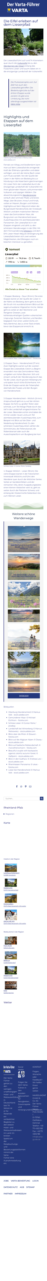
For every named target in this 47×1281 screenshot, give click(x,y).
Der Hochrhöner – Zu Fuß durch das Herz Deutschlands (23, 575)
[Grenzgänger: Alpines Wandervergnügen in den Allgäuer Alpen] (24, 595)
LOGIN (35, 1181)
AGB (22, 1187)
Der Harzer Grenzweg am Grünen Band (24, 673)
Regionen (10, 814)
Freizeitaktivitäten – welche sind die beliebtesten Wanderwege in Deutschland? (24, 644)
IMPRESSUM (20, 1193)
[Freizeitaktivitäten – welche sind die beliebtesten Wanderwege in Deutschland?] (24, 637)
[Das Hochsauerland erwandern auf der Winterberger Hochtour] (24, 539)
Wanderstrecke (29, 195)
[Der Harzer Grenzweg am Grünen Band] (24, 665)
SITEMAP (30, 1187)
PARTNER (8, 1193)
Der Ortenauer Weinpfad (23, 618)
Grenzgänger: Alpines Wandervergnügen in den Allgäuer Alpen (24, 602)
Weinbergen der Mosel (14, 66)
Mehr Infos (15, 104)
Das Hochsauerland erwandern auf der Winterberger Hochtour (24, 546)
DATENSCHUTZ (11, 1187)
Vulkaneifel (22, 63)
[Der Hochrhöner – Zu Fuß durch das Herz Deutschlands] (24, 567)
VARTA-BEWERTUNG (20, 1181)
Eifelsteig (28, 231)
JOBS (6, 1181)
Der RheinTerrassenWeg (24, 688)
